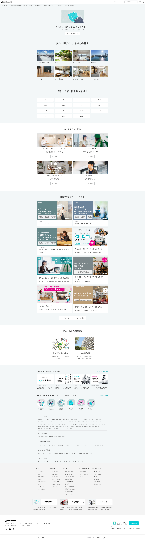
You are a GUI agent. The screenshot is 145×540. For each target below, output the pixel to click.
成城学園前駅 (60, 445)
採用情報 (138, 528)
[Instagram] (13, 529)
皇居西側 (62, 422)
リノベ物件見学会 (69, 481)
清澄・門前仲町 (56, 422)
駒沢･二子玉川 (85, 419)
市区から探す (55, 476)
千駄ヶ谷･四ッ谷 (72, 422)
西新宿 (78, 422)
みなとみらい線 (79, 426)
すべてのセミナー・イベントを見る (72, 318)
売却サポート (83, 471)
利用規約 (119, 528)
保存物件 (40, 479)
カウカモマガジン (69, 494)
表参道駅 (91, 445)
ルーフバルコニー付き (42, 453)
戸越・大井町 (91, 422)
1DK (44, 461)
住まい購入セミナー (69, 476)
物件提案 (67, 484)
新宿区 (42, 436)
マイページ (41, 471)
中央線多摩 (62, 428)
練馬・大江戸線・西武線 (43, 428)
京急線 (67, 428)
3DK (69, 461)
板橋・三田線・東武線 (54, 428)
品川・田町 (40, 422)
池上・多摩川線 (98, 422)
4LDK (82, 461)
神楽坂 (100, 419)
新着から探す (55, 474)
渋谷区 (55, 436)
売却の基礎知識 (84, 474)
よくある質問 (97, 479)
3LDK (73, 461)
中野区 (59, 436)
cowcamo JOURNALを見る (101, 395)
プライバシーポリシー (128, 528)
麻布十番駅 (102, 445)
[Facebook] (9, 529)
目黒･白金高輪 (62, 419)
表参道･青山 (40, 419)
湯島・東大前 (94, 424)
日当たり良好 (55, 453)
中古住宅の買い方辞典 (70, 489)
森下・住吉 (54, 424)
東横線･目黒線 (77, 419)
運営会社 (113, 528)
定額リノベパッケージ (70, 486)
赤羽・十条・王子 (96, 426)
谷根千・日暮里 (41, 426)
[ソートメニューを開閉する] (38, 537)
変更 (105, 537)
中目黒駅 (78, 445)
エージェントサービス (70, 471)
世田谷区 (51, 436)
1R (38, 461)
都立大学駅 (72, 445)
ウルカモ (82, 476)
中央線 (66, 422)
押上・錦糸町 (66, 424)
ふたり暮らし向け (81, 453)
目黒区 (46, 436)
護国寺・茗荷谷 (84, 424)
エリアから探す (55, 481)
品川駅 (45, 445)
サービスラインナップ (70, 474)
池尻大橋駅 (54, 445)
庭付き (50, 453)
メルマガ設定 (41, 489)
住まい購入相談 (68, 479)
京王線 (49, 424)
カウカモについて (117, 1)
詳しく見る (54, 156)
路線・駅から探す (56, 479)
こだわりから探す (56, 484)
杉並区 (63, 436)
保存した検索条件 (42, 481)
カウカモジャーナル (69, 491)
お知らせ (40, 474)
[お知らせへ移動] (140, 2)
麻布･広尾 (46, 419)
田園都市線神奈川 (87, 426)
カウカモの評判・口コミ (100, 474)
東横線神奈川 (72, 426)
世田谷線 (40, 424)
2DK (60, 461)
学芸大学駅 (96, 445)
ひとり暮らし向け (72, 453)
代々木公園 (91, 419)
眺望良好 (61, 453)
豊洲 (51, 422)
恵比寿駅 (86, 445)
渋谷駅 (49, 445)
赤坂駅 (82, 445)
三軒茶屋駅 (40, 445)
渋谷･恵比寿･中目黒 (54, 419)
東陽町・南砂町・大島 (63, 426)
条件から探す (55, 471)
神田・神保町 (48, 426)
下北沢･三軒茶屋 (69, 419)
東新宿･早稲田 (84, 422)
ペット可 (66, 453)
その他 (71, 428)
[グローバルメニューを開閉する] (143, 2)
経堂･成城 (45, 424)
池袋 (79, 424)
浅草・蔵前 (60, 424)
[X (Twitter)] (6, 529)
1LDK (47, 461)
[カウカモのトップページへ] (6, 2)
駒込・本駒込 (55, 426)
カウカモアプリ (97, 476)
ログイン (131, 1)
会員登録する (134, 523)
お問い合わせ (97, 481)
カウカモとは (97, 471)
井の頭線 (96, 419)
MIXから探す (55, 486)
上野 (90, 424)
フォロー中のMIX (42, 484)
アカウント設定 (42, 486)
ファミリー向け (89, 453)
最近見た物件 (41, 476)
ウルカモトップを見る (102, 371)
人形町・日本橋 (102, 424)
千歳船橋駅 (66, 445)
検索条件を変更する (72, 33)
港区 (39, 436)
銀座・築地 (46, 422)
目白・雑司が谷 (74, 424)
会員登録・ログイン (99, 484)
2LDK (64, 461)
